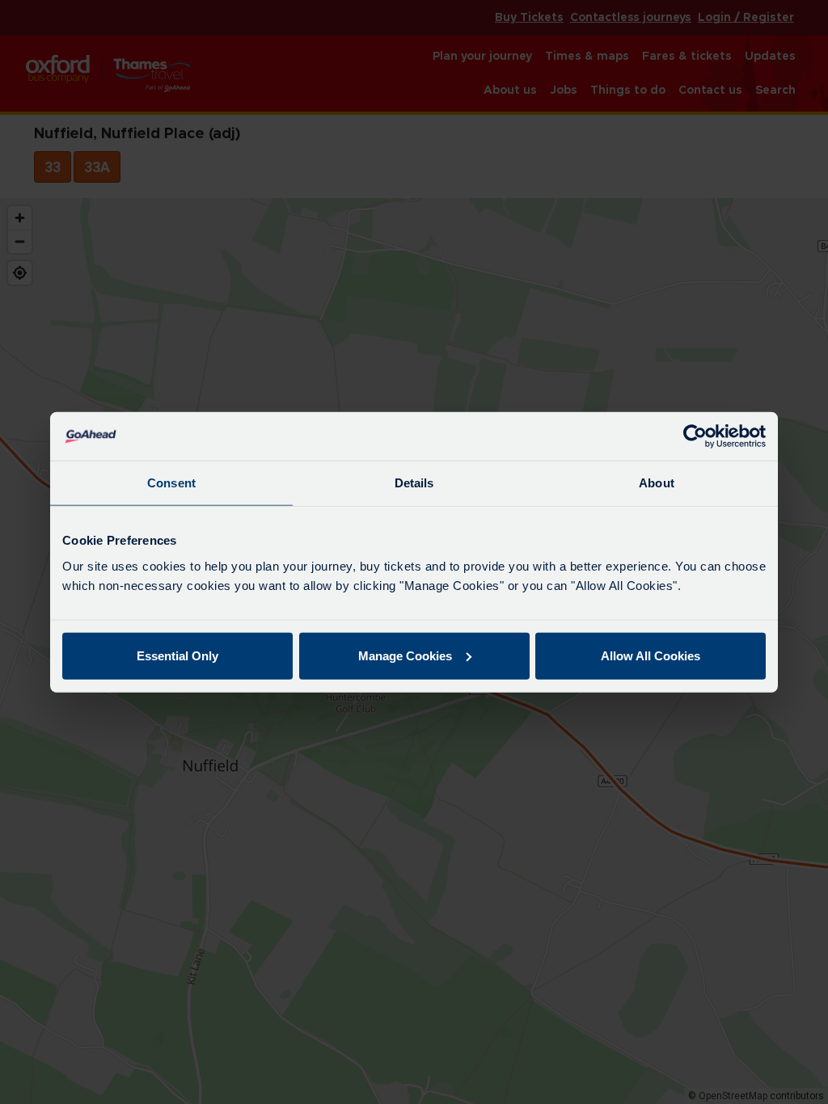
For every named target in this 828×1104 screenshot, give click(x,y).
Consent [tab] (171, 483)
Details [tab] (414, 483)
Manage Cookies (405, 655)
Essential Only (177, 655)
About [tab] (656, 483)
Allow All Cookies (650, 655)
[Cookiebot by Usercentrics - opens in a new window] (695, 436)
